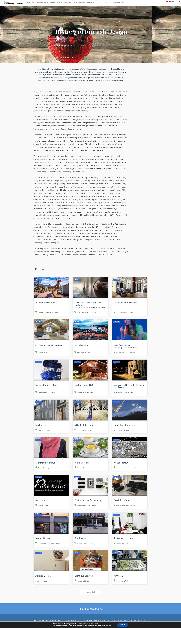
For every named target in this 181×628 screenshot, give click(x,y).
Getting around (85, 3)
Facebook (80, 609)
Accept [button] (122, 625)
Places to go (41, 3)
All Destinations (117, 3)
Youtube (100, 609)
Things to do (55, 3)
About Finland (101, 3)
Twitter (85, 609)
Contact (113, 620)
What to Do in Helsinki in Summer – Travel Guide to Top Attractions (55, 620)
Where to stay (69, 3)
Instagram (90, 609)
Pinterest (95, 609)
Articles (30, 3)
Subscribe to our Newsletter (127, 620)
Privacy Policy (142, 620)
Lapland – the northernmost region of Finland (94, 620)
